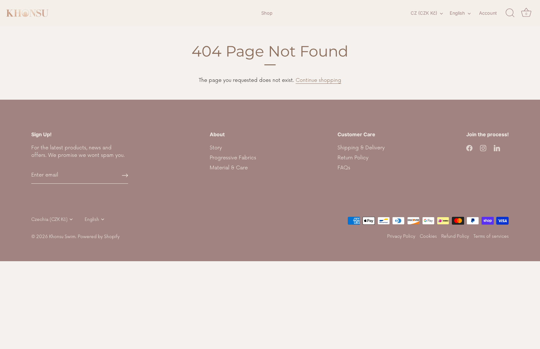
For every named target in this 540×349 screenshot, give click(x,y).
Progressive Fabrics (233, 158)
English (457, 13)
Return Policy (353, 158)
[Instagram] (483, 148)
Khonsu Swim (62, 236)
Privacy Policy (401, 236)
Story (216, 148)
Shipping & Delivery (361, 148)
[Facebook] (469, 148)
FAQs (344, 168)
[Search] (510, 13)
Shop (266, 13)
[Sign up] (125, 175)
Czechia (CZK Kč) (49, 219)
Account (488, 13)
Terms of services (491, 236)
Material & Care (229, 168)
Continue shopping (318, 80)
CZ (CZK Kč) (424, 13)
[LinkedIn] (497, 148)
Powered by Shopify (99, 236)
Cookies (428, 236)
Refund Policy (455, 236)
